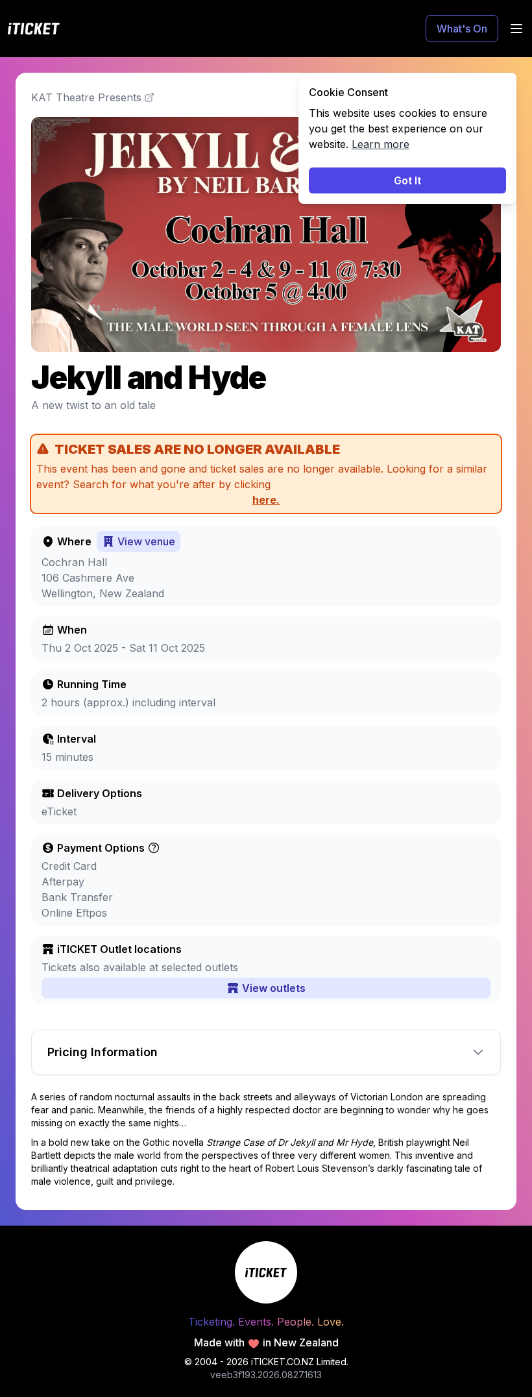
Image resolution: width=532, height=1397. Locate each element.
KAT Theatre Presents (86, 97)
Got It (407, 180)
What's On (462, 28)
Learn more (380, 144)
